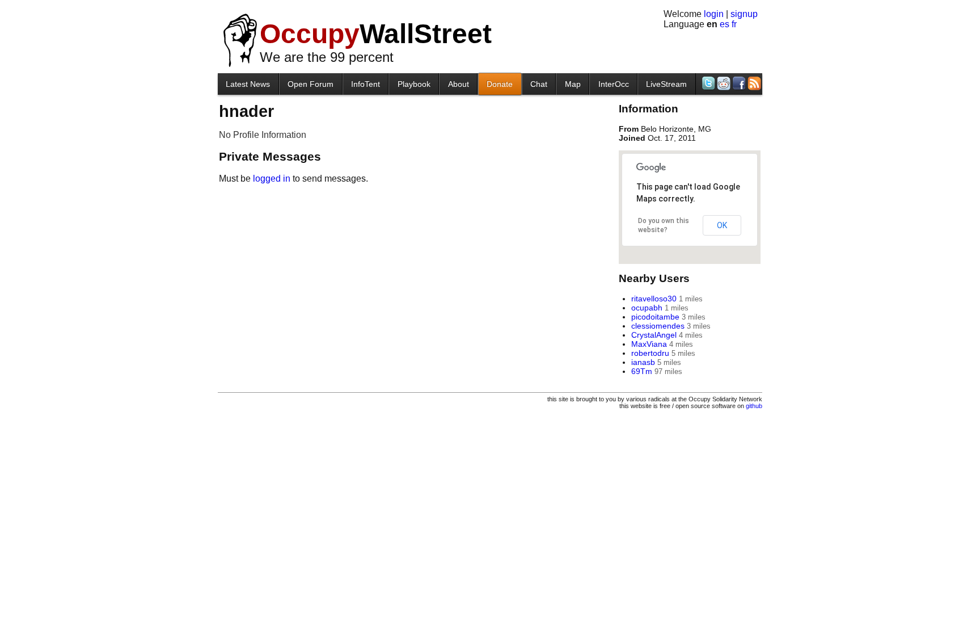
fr (734, 24)
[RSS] (753, 83)
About (458, 84)
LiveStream (666, 84)
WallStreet (376, 34)
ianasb (643, 362)
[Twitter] (707, 83)
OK (722, 225)
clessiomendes (658, 325)
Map (573, 84)
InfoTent (365, 84)
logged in (271, 178)
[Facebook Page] (738, 83)
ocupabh (646, 307)
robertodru (650, 353)
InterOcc (613, 84)
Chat (538, 84)
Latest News (248, 84)
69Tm (641, 371)
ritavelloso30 (654, 298)
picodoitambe (655, 316)
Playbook (414, 84)
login (714, 14)
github (754, 405)
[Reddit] (722, 83)
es (724, 24)
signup (744, 14)
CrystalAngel (654, 334)
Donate (500, 84)
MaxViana (649, 344)
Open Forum (310, 84)
